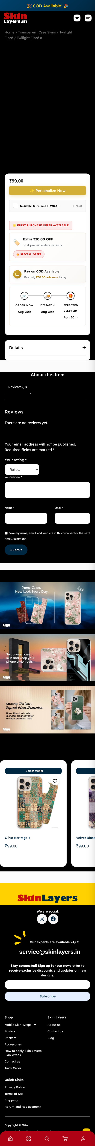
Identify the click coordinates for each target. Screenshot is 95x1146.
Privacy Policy (15, 1087)
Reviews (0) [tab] (17, 387)
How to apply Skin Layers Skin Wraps (23, 1053)
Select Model (34, 770)
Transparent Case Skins (37, 32)
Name (9, 507)
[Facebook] (53, 919)
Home (10, 32)
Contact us (12, 1061)
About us (54, 1024)
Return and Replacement (23, 1106)
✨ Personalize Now (47, 190)
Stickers (10, 1038)
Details (16, 347)
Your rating (16, 460)
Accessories (13, 1044)
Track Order (13, 1068)
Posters (10, 1031)
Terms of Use (14, 1093)
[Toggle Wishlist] (55, 781)
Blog (51, 1038)
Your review (13, 477)
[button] (88, 18)
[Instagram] (42, 919)
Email (58, 507)
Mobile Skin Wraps (18, 1024)
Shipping (11, 1100)
